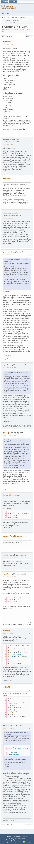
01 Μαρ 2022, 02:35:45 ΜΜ (9, 435)
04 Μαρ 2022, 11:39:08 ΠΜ (9, 690)
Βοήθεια (9, 836)
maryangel (7, 41)
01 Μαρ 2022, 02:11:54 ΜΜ (9, 368)
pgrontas (6, 365)
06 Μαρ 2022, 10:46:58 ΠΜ (9, 728)
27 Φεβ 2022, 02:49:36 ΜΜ (9, 144)
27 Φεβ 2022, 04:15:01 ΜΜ (9, 181)
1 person (5, 421)
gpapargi (6, 252)
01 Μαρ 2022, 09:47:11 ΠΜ (9, 255)
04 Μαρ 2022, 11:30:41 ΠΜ (9, 633)
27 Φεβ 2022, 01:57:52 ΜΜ (9, 44)
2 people (5, 355)
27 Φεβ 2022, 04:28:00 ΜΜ (9, 218)
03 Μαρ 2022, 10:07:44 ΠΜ (9, 498)
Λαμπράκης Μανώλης (11, 139)
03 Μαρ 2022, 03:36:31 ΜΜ (9, 577)
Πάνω (3, 825)
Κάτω (3, 36)
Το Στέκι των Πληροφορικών (8, 7)
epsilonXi (6, 630)
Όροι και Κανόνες (17, 836)
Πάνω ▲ (25, 836)
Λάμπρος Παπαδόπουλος (12, 536)
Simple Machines (21, 838)
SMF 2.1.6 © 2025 (13, 838)
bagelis (5, 555)
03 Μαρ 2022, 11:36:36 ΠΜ (9, 539)
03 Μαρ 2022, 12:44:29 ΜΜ (9, 558)
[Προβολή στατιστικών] (26, 842)
